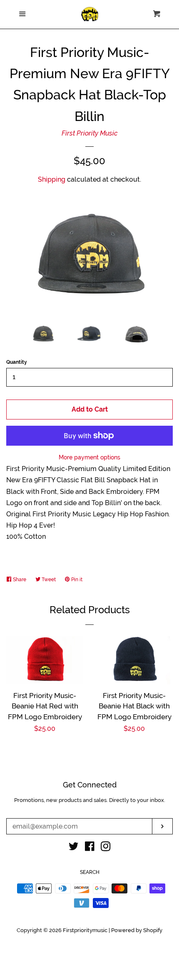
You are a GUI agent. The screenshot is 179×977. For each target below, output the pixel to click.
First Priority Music (90, 133)
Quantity (16, 362)
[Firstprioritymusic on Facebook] (90, 848)
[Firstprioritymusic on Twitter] (74, 848)
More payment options (89, 457)
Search (89, 872)
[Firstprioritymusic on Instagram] (106, 848)
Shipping (51, 179)
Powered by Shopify (136, 930)
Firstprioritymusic (85, 930)
